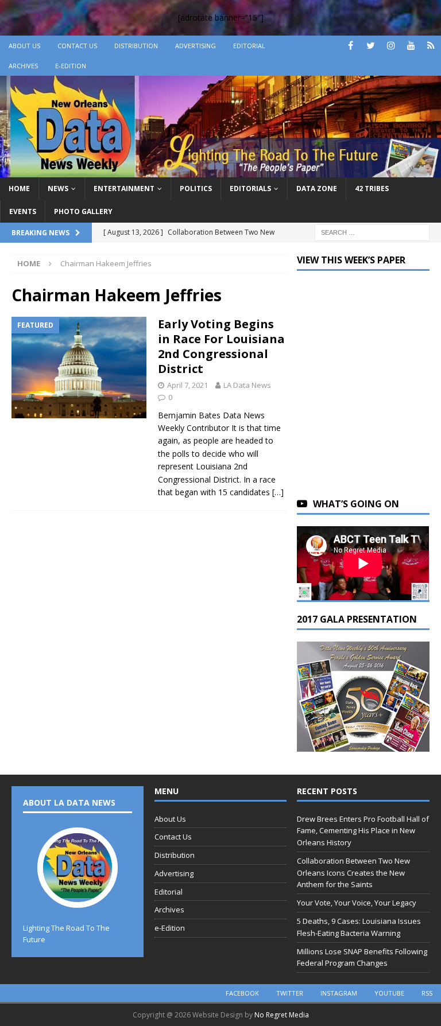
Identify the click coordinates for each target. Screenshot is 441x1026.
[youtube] (411, 46)
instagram (338, 993)
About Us (24, 45)
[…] (278, 492)
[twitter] (371, 46)
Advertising (195, 45)
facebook (242, 993)
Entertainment (124, 188)
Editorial (249, 45)
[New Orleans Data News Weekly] (220, 170)
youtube (389, 993)
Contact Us (77, 45)
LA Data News (247, 385)
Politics (196, 188)
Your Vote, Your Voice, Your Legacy (356, 902)
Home (19, 188)
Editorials (250, 188)
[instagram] (391, 46)
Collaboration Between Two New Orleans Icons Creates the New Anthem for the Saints (353, 873)
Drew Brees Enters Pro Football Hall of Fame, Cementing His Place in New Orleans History (363, 831)
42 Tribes (372, 188)
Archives (23, 65)
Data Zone (316, 188)
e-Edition (70, 65)
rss (426, 993)
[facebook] (351, 46)
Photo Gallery (83, 211)
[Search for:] (372, 231)
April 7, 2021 (187, 385)
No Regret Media (281, 1015)
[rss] (431, 46)
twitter (289, 993)
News (58, 188)
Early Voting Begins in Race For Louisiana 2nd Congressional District (221, 346)
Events (22, 211)
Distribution (136, 45)
